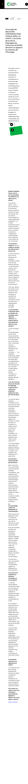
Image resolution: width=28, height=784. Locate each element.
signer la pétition (13, 702)
